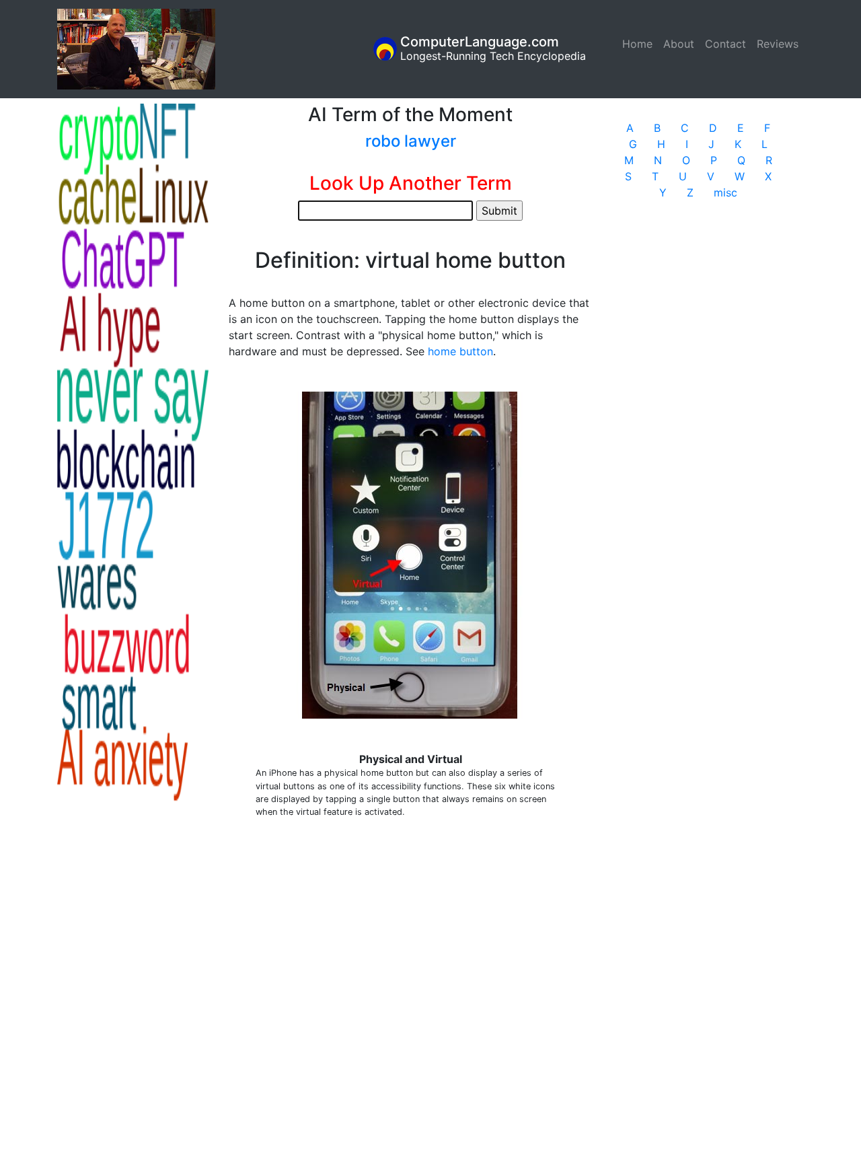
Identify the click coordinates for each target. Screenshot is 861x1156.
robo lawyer (410, 141)
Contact (725, 43)
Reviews (777, 43)
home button (460, 351)
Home (640, 43)
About (678, 43)
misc (725, 192)
